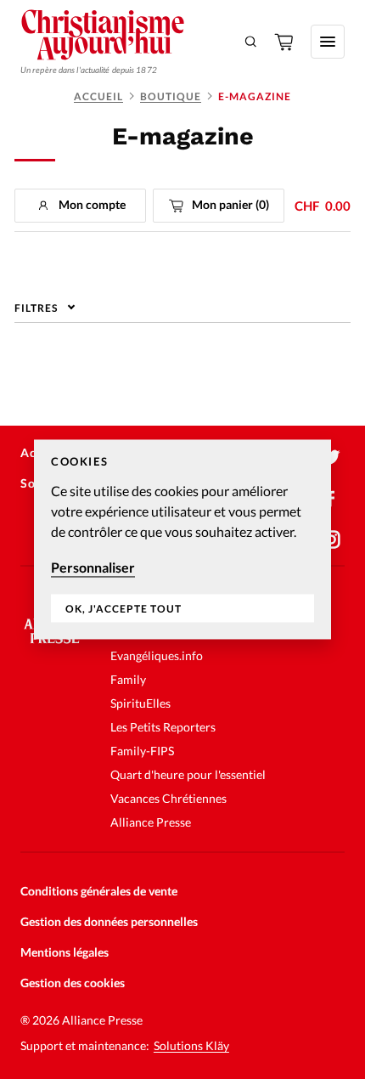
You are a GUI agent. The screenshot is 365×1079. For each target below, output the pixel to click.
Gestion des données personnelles (109, 921)
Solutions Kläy (191, 1046)
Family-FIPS (142, 750)
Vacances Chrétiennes (168, 798)
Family (128, 679)
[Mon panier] (285, 42)
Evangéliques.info (156, 655)
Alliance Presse (150, 822)
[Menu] (328, 42)
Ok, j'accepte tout (123, 608)
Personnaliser (93, 567)
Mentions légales (64, 952)
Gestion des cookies (72, 982)
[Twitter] (331, 458)
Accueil (98, 96)
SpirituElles (140, 703)
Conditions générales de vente (98, 891)
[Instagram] (331, 539)
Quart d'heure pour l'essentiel (188, 774)
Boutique (170, 96)
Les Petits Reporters (163, 727)
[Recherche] (251, 41)
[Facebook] (331, 498)
